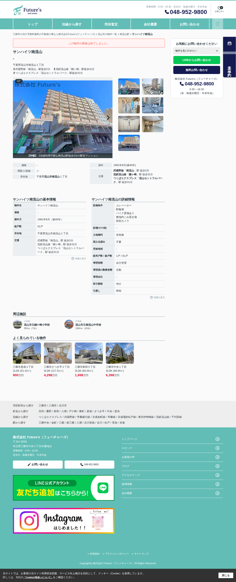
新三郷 (70, 422)
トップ (33, 24)
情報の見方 (80, 258)
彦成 (90, 411)
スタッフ (127, 448)
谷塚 (122, 422)
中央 (110, 411)
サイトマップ (141, 553)
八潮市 (53, 405)
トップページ (129, 439)
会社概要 (150, 24)
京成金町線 (99, 416)
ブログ (125, 466)
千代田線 (176, 416)
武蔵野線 (118, 170)
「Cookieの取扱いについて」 (38, 577)
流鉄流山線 (119, 174)
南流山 (32, 64)
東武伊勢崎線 (146, 416)
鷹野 (49, 411)
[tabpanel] (141, 114)
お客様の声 (128, 457)
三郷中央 (44, 422)
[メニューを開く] (217, 23)
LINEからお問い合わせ (197, 59)
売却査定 (111, 24)
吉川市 (63, 405)
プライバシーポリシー (117, 553)
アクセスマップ (131, 475)
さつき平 (99, 411)
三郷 (61, 422)
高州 (42, 411)
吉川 (99, 422)
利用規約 (95, 553)
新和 (57, 411)
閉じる (226, 575)
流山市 (24, 64)
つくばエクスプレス (125, 178)
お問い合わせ (190, 24)
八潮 (64, 411)
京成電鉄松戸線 (127, 416)
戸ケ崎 (73, 411)
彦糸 (117, 411)
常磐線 (112, 416)
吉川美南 (89, 422)
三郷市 (42, 405)
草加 (114, 422)
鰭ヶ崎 (133, 174)
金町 (54, 422)
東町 (82, 411)
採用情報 (127, 484)
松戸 (107, 422)
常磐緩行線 (84, 416)
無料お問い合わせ (197, 69)
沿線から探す (72, 24)
